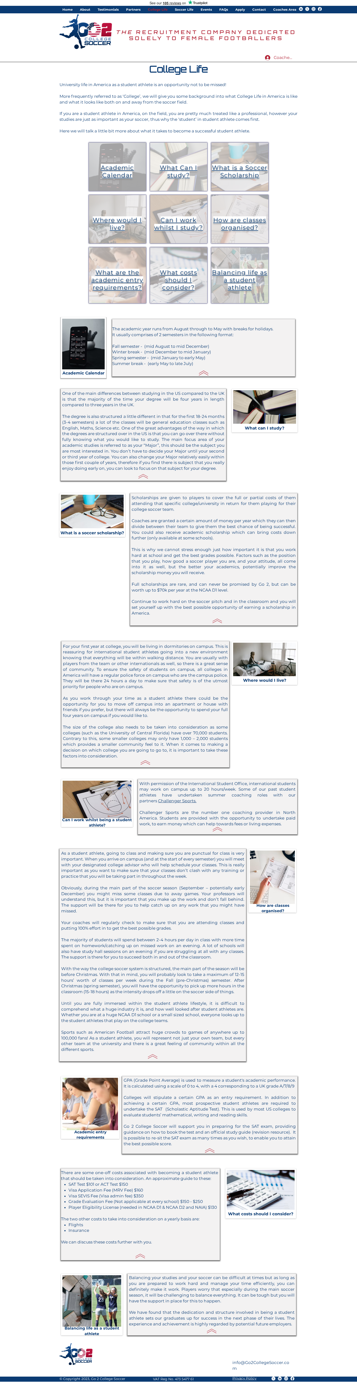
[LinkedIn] (301, 9)
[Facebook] (320, 9)
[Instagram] (313, 9)
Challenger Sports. (177, 800)
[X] (307, 9)
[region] (117, 167)
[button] (85, 9)
